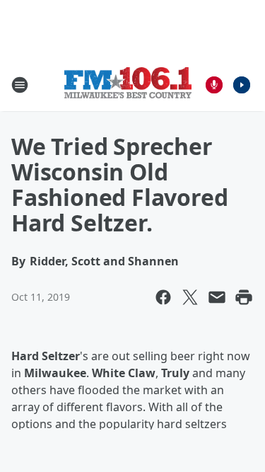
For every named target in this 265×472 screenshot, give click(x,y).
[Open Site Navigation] (19, 84)
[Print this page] (244, 297)
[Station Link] (128, 84)
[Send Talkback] (214, 84)
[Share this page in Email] (217, 297)
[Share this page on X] (190, 297)
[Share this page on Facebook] (163, 297)
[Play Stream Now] (241, 84)
